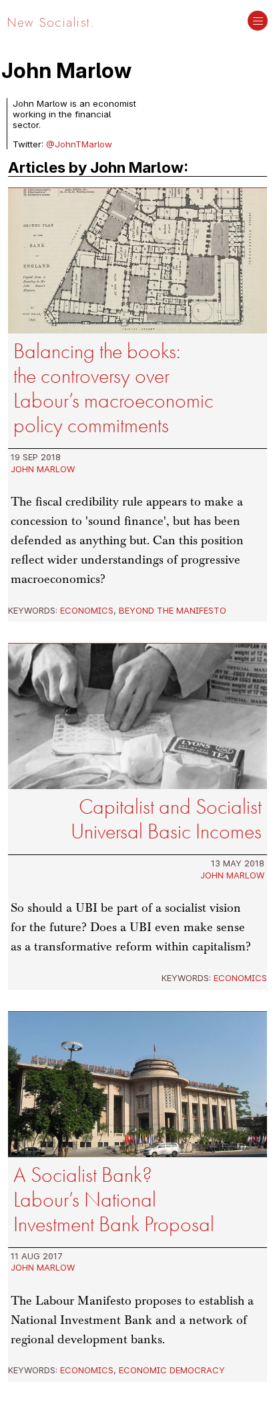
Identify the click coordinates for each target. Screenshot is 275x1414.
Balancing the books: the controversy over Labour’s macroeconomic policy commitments (113, 388)
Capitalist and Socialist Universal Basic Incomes (166, 819)
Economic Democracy (172, 1370)
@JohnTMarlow (79, 144)
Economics (86, 610)
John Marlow (43, 469)
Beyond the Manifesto (172, 610)
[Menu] (258, 22)
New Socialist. (50, 22)
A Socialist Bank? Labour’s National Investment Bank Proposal (113, 1200)
